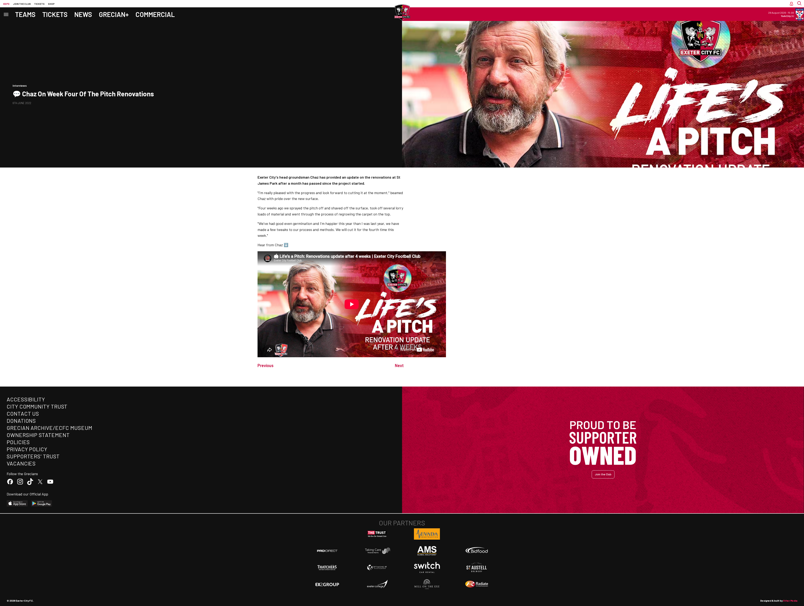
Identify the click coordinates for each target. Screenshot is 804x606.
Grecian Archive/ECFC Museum (49, 427)
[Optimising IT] (377, 567)
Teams (25, 14)
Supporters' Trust (33, 456)
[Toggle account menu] (791, 3)
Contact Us (23, 413)
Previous (265, 365)
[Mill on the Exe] (427, 584)
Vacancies (21, 463)
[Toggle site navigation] (6, 14)
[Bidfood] (477, 550)
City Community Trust (37, 406)
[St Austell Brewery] (477, 567)
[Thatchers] (327, 567)
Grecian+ (114, 14)
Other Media (790, 600)
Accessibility (26, 399)
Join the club (22, 3)
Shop (51, 3)
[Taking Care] (377, 551)
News (83, 14)
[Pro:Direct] (327, 550)
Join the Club (603, 474)
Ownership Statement (38, 435)
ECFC (6, 3)
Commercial (155, 14)
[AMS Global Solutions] (427, 551)
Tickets (39, 3)
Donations (21, 420)
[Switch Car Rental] (427, 567)
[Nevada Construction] (427, 534)
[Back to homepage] (402, 12)
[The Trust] (377, 534)
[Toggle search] (800, 3)
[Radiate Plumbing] (477, 584)
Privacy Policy (27, 449)
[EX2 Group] (327, 584)
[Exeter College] (377, 584)
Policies (18, 442)
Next (399, 365)
